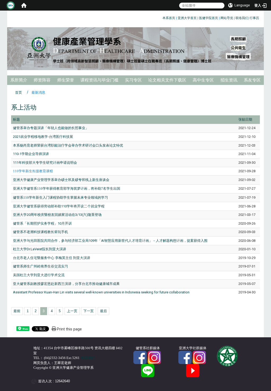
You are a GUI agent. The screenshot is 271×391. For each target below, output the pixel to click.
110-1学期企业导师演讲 (31, 154)
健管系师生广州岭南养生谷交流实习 (40, 266)
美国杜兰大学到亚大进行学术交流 (39, 275)
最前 (16, 311)
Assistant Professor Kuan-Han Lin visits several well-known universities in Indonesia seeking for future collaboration (101, 292)
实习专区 (133, 80)
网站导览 (226, 18)
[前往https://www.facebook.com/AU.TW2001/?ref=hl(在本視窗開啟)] (185, 357)
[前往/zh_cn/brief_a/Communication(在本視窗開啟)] (147, 370)
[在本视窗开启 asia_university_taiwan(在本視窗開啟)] (199, 357)
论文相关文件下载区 (167, 80)
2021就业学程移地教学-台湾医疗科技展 (43, 137)
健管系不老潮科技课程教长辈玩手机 (40, 232)
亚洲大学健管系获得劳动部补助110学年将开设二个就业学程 (59, 206)
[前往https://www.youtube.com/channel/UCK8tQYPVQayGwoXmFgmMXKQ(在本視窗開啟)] (192, 370)
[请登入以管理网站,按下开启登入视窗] (10, 5)
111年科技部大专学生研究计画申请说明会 (45, 163)
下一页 (88, 311)
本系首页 (168, 18)
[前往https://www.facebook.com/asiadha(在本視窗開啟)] (140, 357)
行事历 (254, 18)
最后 (103, 311)
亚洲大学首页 (187, 18)
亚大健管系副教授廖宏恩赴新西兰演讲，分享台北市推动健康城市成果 (66, 284)
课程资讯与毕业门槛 (99, 80)
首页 (18, 92)
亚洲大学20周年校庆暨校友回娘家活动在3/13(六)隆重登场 (57, 215)
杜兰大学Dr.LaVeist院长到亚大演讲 (39, 249)
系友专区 (252, 80)
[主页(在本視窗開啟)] (135, 48)
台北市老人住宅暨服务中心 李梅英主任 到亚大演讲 (51, 258)
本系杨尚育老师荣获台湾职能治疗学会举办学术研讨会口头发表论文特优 (68, 145)
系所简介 (18, 80)
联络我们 (242, 18)
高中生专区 (203, 80)
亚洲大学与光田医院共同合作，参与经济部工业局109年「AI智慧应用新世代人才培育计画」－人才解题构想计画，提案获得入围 (110, 241)
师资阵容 (42, 80)
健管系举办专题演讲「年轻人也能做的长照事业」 (51, 128)
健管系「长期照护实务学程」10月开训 (42, 223)
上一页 (72, 311)
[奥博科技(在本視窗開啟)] (34, 381)
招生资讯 (228, 80)
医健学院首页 (208, 18)
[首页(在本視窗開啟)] (23, 5)
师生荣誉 (65, 80)
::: (160, 17)
